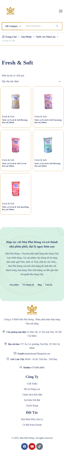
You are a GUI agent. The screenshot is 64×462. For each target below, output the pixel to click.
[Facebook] (24, 446)
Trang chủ (11, 37)
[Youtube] (32, 446)
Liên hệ (48, 285)
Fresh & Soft (8, 116)
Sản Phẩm (26, 37)
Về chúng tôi (28, 285)
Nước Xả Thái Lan (45, 37)
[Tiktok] (39, 446)
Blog (40, 285)
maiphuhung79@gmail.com (37, 353)
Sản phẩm (14, 285)
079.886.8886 (37, 367)
